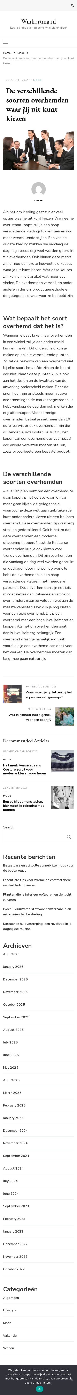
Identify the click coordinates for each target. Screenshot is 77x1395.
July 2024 (10, 1181)
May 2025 (10, 1067)
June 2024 (11, 1193)
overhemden (61, 335)
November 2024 (15, 1143)
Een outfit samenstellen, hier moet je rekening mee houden (24, 805)
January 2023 (13, 1231)
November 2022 (15, 1256)
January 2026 (13, 967)
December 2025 (15, 979)
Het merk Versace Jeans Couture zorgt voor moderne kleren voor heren (24, 769)
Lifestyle (9, 1310)
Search (8, 827)
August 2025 (13, 1030)
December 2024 (15, 1130)
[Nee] (72, 1380)
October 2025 (14, 1004)
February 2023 (14, 1219)
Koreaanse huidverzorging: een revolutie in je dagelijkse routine (37, 926)
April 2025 (11, 1080)
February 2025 (14, 1105)
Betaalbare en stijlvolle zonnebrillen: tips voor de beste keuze (38, 868)
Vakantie (10, 1335)
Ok (39, 1388)
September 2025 (16, 1017)
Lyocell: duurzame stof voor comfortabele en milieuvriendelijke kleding (37, 912)
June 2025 (11, 1055)
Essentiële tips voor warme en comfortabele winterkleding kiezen (37, 883)
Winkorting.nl (38, 21)
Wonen (8, 1348)
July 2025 (10, 1042)
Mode (37, 80)
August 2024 (13, 1168)
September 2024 (16, 1156)
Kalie (38, 200)
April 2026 (11, 954)
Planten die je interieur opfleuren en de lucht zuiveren (37, 897)
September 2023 (16, 1206)
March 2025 (12, 1093)
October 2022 (14, 1269)
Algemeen (11, 1298)
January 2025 (13, 1118)
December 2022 (15, 1244)
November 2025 (15, 992)
